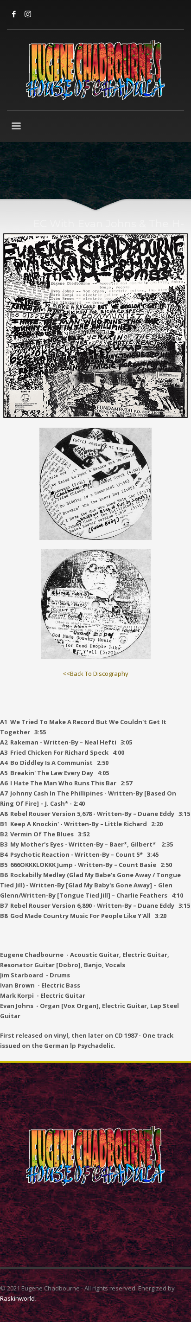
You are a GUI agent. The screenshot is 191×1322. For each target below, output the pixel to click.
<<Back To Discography (95, 673)
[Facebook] (14, 14)
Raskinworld (17, 1298)
